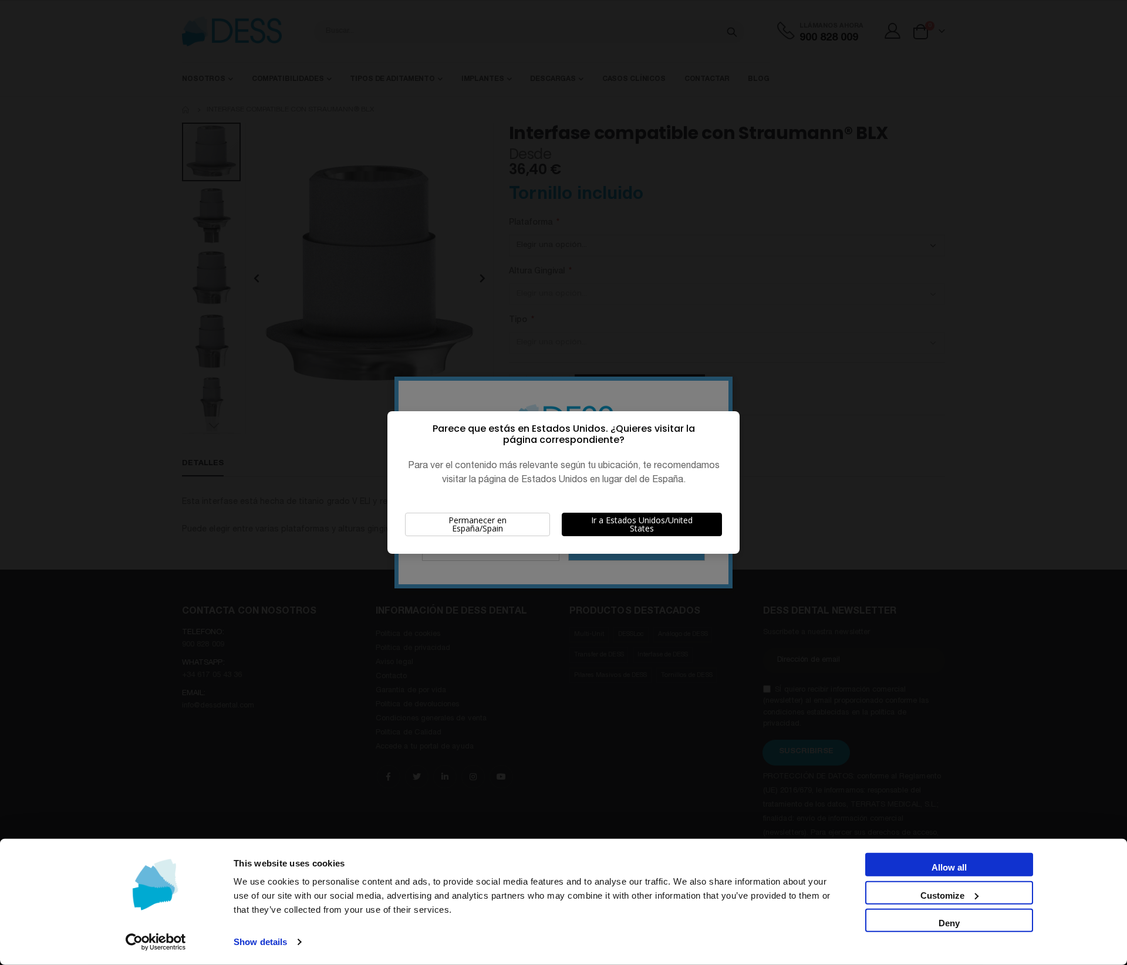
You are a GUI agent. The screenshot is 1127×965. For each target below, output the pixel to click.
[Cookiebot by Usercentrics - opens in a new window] (155, 942)
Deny (949, 923)
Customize (942, 895)
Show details (260, 942)
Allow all (949, 867)
